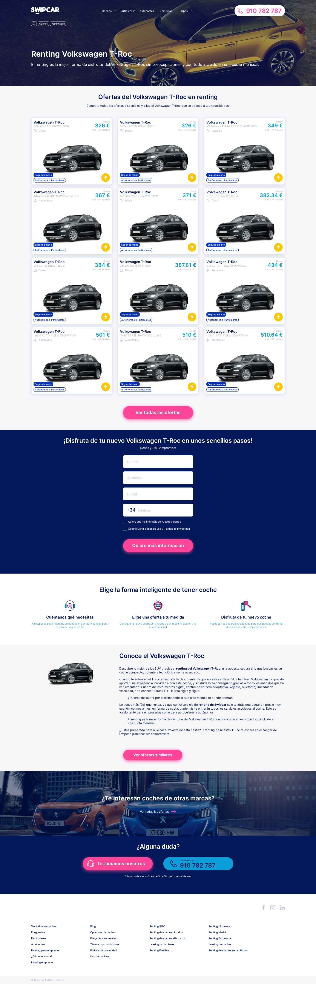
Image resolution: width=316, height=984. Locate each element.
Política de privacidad (177, 528)
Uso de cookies (99, 956)
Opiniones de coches (103, 932)
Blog (93, 926)
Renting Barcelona (220, 938)
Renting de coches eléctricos (167, 938)
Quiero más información (158, 545)
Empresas (166, 10)
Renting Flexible (159, 950)
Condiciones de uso (149, 528)
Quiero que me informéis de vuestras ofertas (154, 521)
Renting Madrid (218, 932)
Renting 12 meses (219, 926)
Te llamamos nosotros (121, 863)
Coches (107, 10)
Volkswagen (58, 23)
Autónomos (147, 10)
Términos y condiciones (104, 944)
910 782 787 (264, 10)
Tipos (184, 10)
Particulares (127, 10)
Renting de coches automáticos (228, 950)
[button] (45, 13)
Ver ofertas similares (152, 755)
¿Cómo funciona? (41, 956)
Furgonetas (38, 932)
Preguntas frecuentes (103, 938)
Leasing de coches (220, 944)
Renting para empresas (45, 950)
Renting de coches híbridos (166, 932)
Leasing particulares (161, 944)
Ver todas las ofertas (158, 412)
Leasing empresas (42, 962)
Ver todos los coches (43, 926)
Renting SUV (157, 926)
